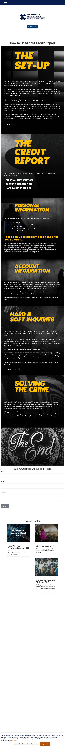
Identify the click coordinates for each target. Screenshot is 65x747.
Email (2, 482)
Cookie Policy (13, 740)
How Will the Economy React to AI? (18, 547)
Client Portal (33, 27)
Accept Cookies (45, 744)
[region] (32, 740)
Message (3, 492)
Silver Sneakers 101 (45, 545)
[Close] (62, 736)
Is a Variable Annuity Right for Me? (46, 580)
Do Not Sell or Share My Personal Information (26, 744)
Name (2, 472)
